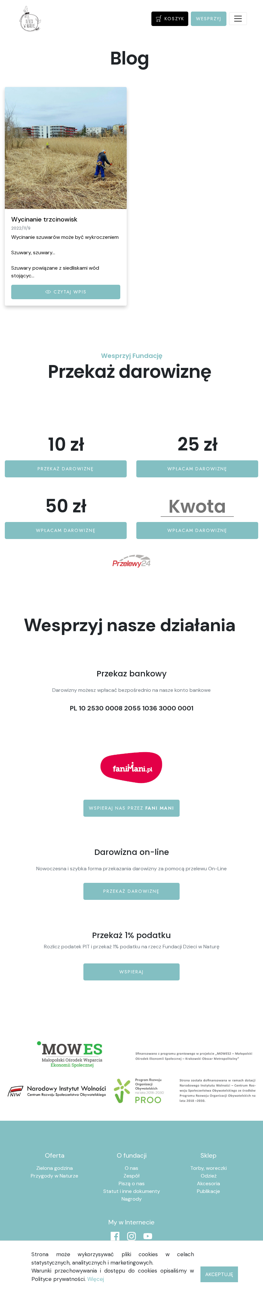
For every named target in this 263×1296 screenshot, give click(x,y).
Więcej (95, 1279)
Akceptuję (219, 1274)
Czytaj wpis (69, 292)
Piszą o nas (132, 1183)
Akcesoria (208, 1183)
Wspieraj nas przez (131, 808)
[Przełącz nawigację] (238, 18)
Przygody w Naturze (54, 1175)
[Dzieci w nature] (30, 19)
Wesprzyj (208, 18)
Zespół (131, 1175)
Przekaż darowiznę (131, 891)
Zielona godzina (54, 1168)
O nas (131, 1168)
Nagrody (132, 1199)
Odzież (208, 1175)
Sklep (208, 1155)
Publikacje (208, 1191)
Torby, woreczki (208, 1168)
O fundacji (132, 1155)
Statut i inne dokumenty (131, 1191)
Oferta (54, 1155)
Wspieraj (131, 972)
